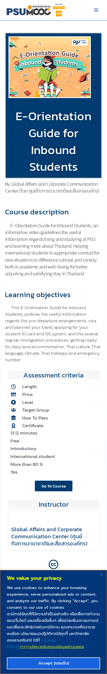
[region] (53, 622)
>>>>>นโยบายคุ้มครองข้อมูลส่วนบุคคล (51, 647)
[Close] (101, 574)
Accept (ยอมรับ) (53, 663)
